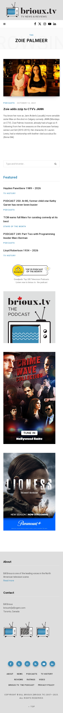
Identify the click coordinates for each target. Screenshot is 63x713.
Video (42, 680)
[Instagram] (27, 664)
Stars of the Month (14, 226)
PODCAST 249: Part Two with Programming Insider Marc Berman (29, 235)
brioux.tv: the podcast (21, 685)
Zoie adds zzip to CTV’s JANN (23, 109)
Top (32, 707)
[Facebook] (10, 664)
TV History (9, 193)
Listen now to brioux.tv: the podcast (31, 282)
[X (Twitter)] (19, 664)
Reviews (18, 680)
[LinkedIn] (52, 664)
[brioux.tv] (31, 10)
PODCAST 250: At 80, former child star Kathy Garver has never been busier (29, 202)
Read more (8, 580)
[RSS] (35, 664)
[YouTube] (44, 664)
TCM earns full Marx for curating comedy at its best (30, 219)
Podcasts (9, 103)
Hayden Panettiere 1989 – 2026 (22, 188)
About (10, 674)
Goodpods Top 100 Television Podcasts (31, 279)
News (20, 674)
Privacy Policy (46, 685)
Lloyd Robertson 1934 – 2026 (20, 250)
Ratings (31, 680)
